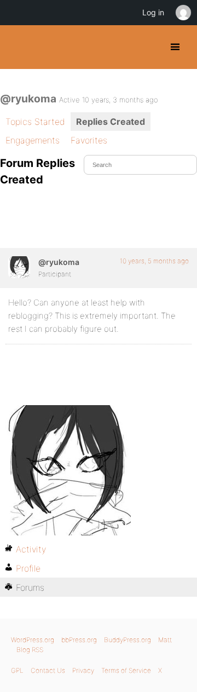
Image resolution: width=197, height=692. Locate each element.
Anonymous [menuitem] (183, 12)
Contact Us (48, 670)
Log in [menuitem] (153, 12)
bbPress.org (79, 640)
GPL (17, 670)
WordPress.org (32, 640)
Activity (31, 549)
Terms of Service (126, 670)
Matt (165, 640)
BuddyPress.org (18, 47)
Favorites (89, 140)
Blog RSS (29, 649)
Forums (30, 587)
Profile (28, 568)
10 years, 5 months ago (154, 261)
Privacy (83, 670)
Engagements (32, 140)
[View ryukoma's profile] (19, 267)
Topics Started (35, 121)
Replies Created (110, 121)
